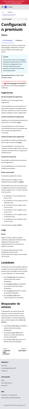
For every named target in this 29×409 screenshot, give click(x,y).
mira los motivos (17, 3)
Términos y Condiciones (9, 395)
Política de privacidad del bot (11, 398)
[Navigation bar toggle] (2, 7)
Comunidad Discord (7, 368)
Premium (4, 366)
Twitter (3, 371)
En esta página (7, 19)
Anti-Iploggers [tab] (8, 40)
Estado (3, 386)
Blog (2, 380)
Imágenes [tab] (18, 40)
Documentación (6, 383)
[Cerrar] (28, 2)
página (21, 182)
